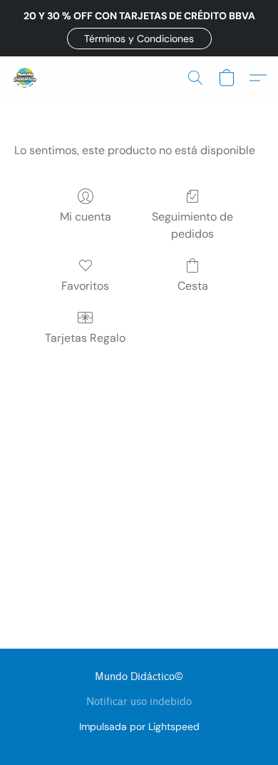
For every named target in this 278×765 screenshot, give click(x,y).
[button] (139, 38)
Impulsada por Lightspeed (139, 726)
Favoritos (85, 285)
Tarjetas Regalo (85, 337)
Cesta (192, 285)
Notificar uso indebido (139, 702)
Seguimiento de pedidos (192, 225)
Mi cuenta (85, 216)
